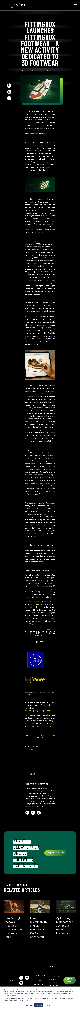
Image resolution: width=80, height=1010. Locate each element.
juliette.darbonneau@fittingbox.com (40, 726)
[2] (25, 750)
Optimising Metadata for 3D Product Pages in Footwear (64, 926)
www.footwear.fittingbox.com (37, 738)
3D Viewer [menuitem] (38, 980)
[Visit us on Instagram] (21, 978)
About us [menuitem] (52, 967)
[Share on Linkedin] (9, 85)
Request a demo (55, 853)
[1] (25, 746)
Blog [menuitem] (50, 972)
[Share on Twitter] (9, 98)
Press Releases (33, 71)
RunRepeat (34, 746)
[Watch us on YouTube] (21, 983)
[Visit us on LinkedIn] (27, 978)
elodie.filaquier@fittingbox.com (38, 711)
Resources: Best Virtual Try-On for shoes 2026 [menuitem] (54, 981)
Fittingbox (50, 578)
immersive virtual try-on (45, 589)
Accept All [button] (39, 1005)
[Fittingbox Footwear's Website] (39, 813)
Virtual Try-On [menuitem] (39, 986)
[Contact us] (9, 92)
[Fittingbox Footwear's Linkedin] (33, 813)
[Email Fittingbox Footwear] (27, 813)
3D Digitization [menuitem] (39, 974)
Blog (23, 71)
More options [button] (29, 1005)
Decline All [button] (49, 1005)
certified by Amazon (42, 604)
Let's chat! (69, 980)
